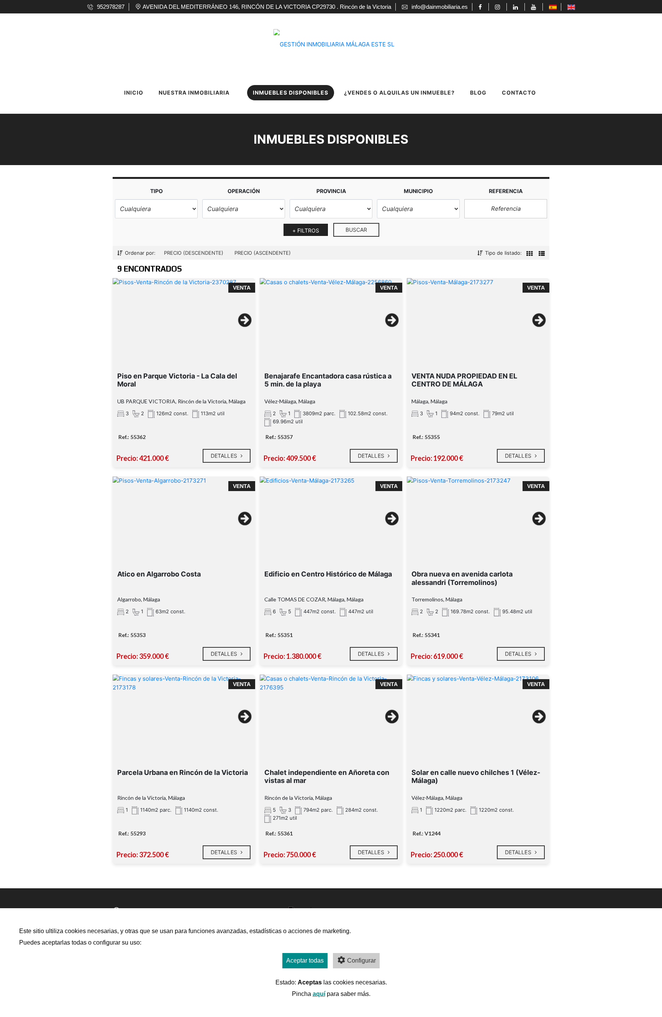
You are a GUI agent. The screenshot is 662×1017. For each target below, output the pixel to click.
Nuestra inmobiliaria (194, 92)
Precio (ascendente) (262, 253)
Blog (478, 92)
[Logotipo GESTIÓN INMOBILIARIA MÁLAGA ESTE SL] (323, 34)
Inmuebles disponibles (290, 92)
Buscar (356, 229)
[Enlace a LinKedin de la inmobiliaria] (516, 7)
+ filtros (306, 230)
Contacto (519, 92)
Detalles (225, 455)
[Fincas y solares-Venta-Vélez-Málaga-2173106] (478, 713)
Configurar (361, 960)
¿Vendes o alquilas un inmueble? (399, 92)
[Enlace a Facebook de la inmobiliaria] (481, 7)
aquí (319, 994)
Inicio (133, 92)
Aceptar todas (305, 960)
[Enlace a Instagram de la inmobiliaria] (498, 7)
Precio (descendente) (193, 253)
